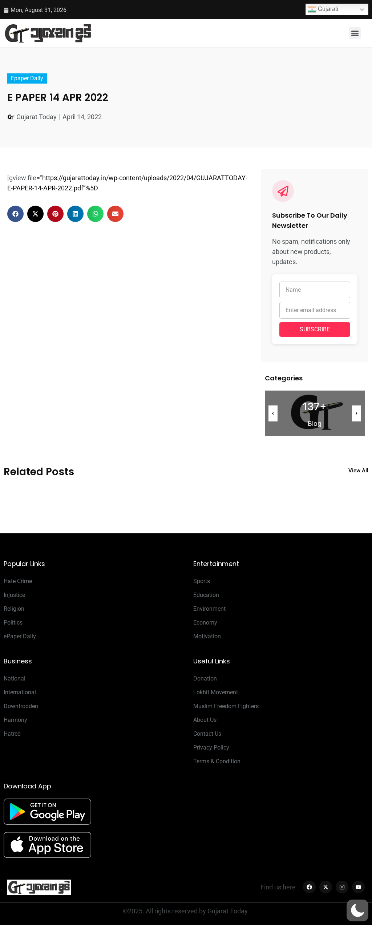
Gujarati (327, 9)
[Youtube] (358, 887)
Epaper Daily (27, 78)
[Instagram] (342, 887)
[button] (355, 33)
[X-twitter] (325, 887)
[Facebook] (309, 887)
